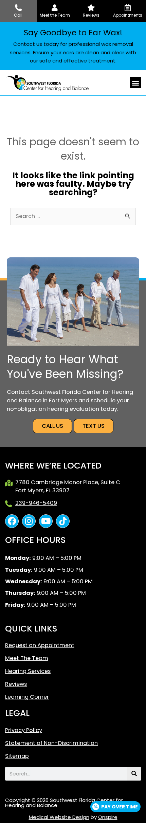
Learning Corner (27, 697)
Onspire (107, 817)
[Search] (134, 774)
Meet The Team (26, 658)
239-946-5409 (36, 503)
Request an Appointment (39, 645)
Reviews (16, 684)
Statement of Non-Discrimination (51, 743)
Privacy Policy (23, 730)
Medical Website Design (59, 817)
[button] (135, 82)
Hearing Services (28, 671)
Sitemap (17, 756)
